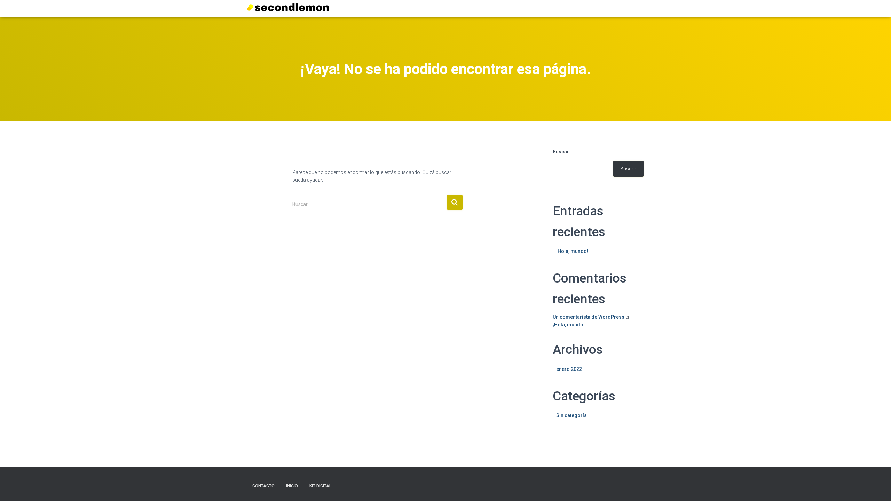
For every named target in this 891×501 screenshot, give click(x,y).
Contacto (263, 486)
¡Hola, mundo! (572, 251)
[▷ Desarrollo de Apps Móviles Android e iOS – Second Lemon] (288, 7)
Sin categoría (571, 415)
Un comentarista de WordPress (588, 317)
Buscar (561, 151)
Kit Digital (320, 486)
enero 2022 (569, 369)
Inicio (292, 486)
